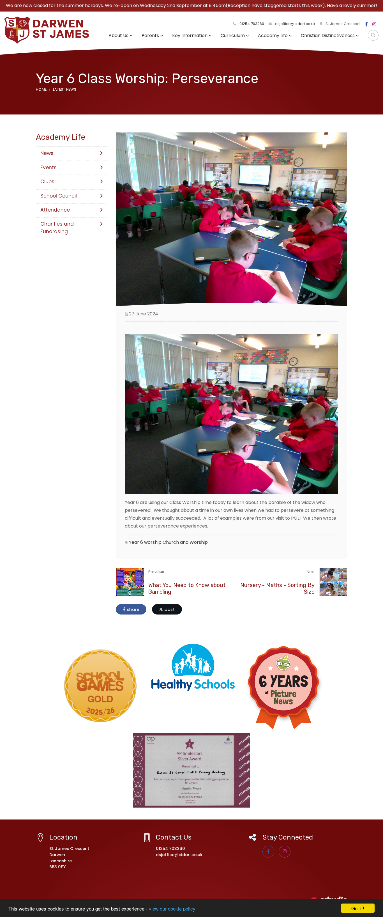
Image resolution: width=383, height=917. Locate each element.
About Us (118, 35)
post (169, 609)
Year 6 (136, 542)
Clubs (47, 181)
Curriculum (233, 35)
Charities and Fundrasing (57, 228)
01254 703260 (251, 23)
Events (48, 167)
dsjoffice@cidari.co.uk (295, 23)
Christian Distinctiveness (328, 35)
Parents (150, 35)
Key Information (189, 35)
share (133, 609)
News (47, 153)
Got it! (357, 908)
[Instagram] (374, 24)
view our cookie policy (172, 908)
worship (152, 542)
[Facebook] (366, 24)
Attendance (55, 210)
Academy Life (273, 35)
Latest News (65, 89)
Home (41, 89)
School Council (58, 195)
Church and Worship (185, 542)
